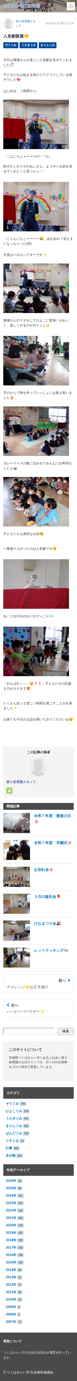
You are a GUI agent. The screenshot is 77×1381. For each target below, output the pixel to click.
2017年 (11, 1247)
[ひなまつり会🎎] (32, 939)
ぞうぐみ (10, 45)
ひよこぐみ (14, 1111)
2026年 (11, 1180)
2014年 (11, 1270)
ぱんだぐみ (14, 1133)
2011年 (11, 1292)
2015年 (11, 1262)
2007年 (11, 1321)
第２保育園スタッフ (21, 782)
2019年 (11, 1232)
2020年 (11, 1225)
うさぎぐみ (28, 45)
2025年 (11, 1188)
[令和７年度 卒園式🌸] (37, 859)
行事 (9, 1148)
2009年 (11, 1307)
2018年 (11, 1240)
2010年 (11, 1299)
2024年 (11, 1195)
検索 (65, 1031)
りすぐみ (12, 1140)
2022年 (11, 1210)
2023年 (11, 1203)
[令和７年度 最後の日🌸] (38, 832)
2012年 (11, 1284)
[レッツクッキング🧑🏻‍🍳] (35, 966)
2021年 (11, 1218)
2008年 (11, 1314)
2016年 (11, 1255)
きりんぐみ (47, 45)
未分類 (11, 1155)
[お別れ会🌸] (28, 886)
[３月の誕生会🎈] (32, 912)
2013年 (11, 1277)
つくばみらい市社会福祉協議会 (24, 1352)
